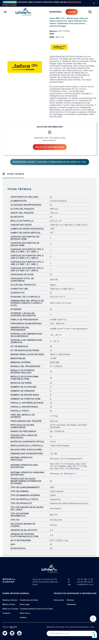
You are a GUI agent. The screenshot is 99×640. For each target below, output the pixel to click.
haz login (10, 5)
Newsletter (71, 604)
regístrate (74, 2)
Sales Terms (25, 613)
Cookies (23, 617)
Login (71, 12)
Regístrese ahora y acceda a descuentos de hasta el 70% (49, 162)
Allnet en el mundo (10, 609)
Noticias (70, 600)
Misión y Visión (9, 604)
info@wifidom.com (85, 584)
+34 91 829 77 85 (85, 579)
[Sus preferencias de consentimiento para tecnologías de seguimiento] (94, 635)
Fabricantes (59, 600)
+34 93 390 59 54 (85, 582)
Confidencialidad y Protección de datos (36, 609)
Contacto (6, 613)
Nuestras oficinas (10, 600)
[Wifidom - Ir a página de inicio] (23, 15)
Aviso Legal (25, 604)
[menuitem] (64, 12)
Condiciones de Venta (29, 600)
